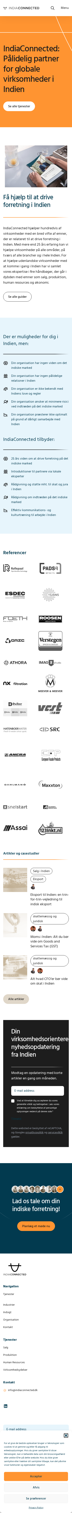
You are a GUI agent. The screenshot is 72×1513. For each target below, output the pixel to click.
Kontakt (8, 1327)
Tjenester (8, 1294)
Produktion (10, 1355)
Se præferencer (36, 1498)
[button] (66, 1435)
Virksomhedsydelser (15, 1370)
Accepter (36, 1476)
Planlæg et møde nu (36, 1226)
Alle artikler (16, 999)
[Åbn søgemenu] (52, 8)
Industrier (9, 1305)
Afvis (36, 1487)
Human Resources (14, 1362)
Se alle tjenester (19, 106)
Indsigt (7, 1312)
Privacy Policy (36, 1508)
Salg (5, 1348)
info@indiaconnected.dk (23, 1390)
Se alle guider (17, 297)
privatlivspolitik (34, 1132)
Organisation (11, 1320)
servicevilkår (55, 1132)
